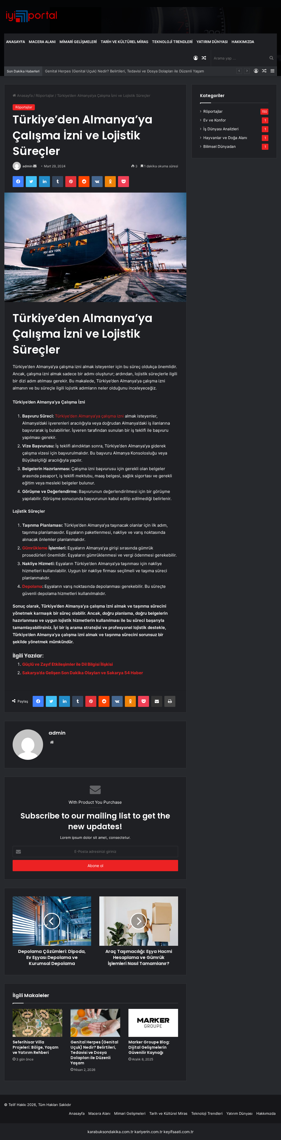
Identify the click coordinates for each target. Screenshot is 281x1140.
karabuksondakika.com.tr (110, 1131)
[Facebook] (18, 181)
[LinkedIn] (44, 181)
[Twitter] (31, 181)
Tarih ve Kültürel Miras (124, 41)
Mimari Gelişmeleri (78, 41)
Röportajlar (45, 95)
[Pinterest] (70, 181)
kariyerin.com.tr (148, 1131)
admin (27, 166)
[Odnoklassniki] (110, 181)
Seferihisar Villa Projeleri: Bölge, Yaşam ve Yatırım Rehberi (35, 1047)
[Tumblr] (57, 181)
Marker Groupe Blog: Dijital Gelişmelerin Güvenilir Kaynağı (149, 1047)
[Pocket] (123, 181)
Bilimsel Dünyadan (219, 146)
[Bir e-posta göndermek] (34, 166)
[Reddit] (83, 181)
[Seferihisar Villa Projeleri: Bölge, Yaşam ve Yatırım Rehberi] (37, 1023)
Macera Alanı (42, 41)
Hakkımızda (243, 41)
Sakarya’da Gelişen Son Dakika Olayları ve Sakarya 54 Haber (82, 672)
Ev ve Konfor (214, 120)
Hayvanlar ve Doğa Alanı (225, 138)
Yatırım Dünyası (212, 41)
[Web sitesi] (52, 742)
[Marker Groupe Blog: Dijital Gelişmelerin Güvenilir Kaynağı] (153, 1023)
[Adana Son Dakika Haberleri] (31, 16)
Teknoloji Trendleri (172, 41)
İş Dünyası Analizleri (220, 129)
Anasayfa (15, 41)
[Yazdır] (169, 701)
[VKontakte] (97, 181)
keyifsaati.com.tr (178, 1131)
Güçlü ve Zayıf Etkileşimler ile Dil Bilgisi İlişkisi (67, 664)
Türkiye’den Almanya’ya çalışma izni (89, 416)
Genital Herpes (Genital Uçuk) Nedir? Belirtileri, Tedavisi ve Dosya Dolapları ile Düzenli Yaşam (124, 71)
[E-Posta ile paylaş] (156, 701)
